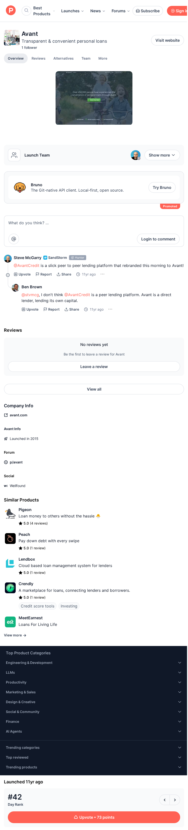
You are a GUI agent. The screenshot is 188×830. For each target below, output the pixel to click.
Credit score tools (37, 606)
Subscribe (150, 10)
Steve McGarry (27, 257)
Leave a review (94, 366)
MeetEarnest (31, 617)
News (95, 10)
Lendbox (27, 559)
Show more (159, 155)
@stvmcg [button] (30, 294)
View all (94, 389)
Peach (24, 534)
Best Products (41, 10)
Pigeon (25, 509)
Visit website (167, 40)
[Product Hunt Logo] (11, 10)
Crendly (26, 583)
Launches (70, 10)
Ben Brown (32, 286)
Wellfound (17, 486)
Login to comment (158, 239)
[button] (102, 58)
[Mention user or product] (13, 239)
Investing (69, 606)
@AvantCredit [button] (26, 265)
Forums (119, 10)
